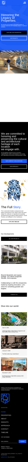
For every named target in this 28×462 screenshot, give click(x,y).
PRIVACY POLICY (5, 446)
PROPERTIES (6, 415)
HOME (3, 412)
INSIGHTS (4, 422)
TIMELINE (4, 432)
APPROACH (5, 425)
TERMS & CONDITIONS (7, 448)
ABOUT (3, 419)
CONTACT (4, 429)
